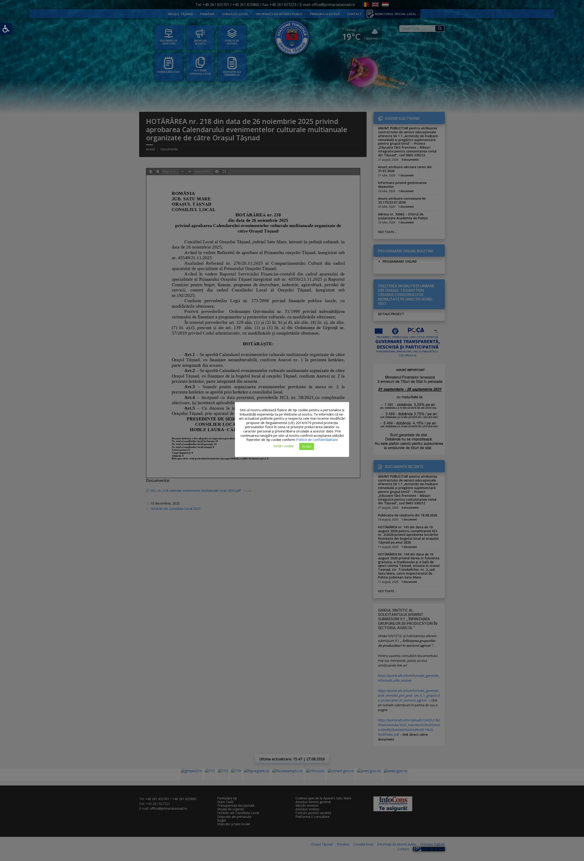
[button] (6, 29)
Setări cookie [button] (284, 446)
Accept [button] (306, 446)
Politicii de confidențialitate (317, 439)
